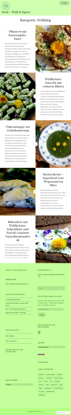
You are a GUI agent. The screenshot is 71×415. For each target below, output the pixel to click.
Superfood (54, 384)
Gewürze (41, 378)
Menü (65, 3)
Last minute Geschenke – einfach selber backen (17, 304)
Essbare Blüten (50, 374)
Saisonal (41, 384)
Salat (47, 384)
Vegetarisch (48, 388)
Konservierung (58, 378)
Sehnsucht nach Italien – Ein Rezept (16, 312)
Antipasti (41, 374)
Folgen (42, 315)
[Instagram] (39, 332)
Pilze (51, 381)
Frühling (59, 374)
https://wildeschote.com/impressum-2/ (17, 284)
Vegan (40, 388)
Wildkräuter (42, 395)
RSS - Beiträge (10, 336)
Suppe (61, 384)
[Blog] (43, 362)
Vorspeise (41, 391)
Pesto (46, 381)
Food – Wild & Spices (16, 12)
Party (40, 381)
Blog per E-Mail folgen (50, 296)
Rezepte (57, 381)
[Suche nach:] (51, 288)
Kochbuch (49, 378)
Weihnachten (50, 391)
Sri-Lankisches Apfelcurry (13, 299)
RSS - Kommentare (11, 341)
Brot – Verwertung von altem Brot (15, 309)
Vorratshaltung (58, 388)
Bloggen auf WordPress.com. (35, 411)
